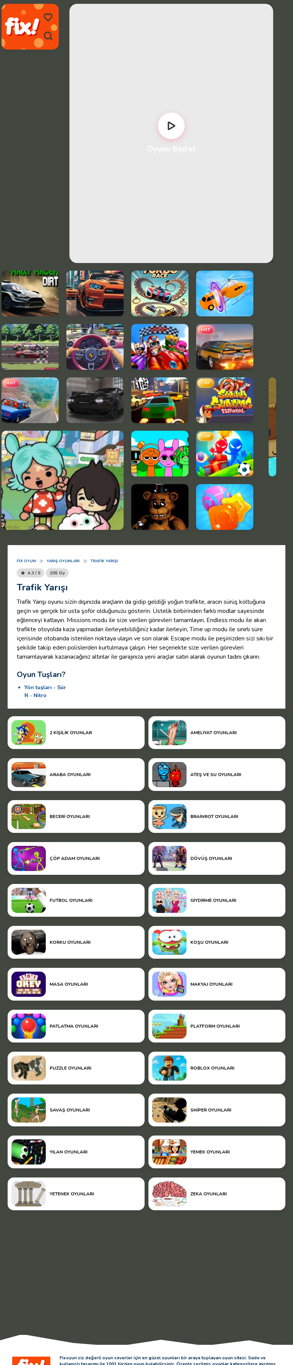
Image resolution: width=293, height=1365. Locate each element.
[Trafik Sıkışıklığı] (95, 347)
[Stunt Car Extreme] (224, 347)
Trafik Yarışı (104, 561)
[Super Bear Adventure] (272, 426)
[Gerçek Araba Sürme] (95, 400)
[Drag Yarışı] (30, 347)
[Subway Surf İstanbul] (224, 400)
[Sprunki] (159, 453)
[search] (48, 35)
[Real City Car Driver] (95, 293)
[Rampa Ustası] (30, 400)
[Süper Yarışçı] (159, 400)
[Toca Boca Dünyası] (63, 480)
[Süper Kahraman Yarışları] (159, 347)
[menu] (48, 17)
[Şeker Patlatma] (224, 507)
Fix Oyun (26, 561)
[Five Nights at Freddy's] (159, 507)
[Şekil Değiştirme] (224, 293)
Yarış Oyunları (63, 561)
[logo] (22, 27)
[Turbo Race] (159, 293)
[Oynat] (171, 125)
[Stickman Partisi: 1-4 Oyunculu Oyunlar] (224, 453)
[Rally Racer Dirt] (30, 293)
